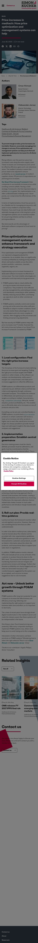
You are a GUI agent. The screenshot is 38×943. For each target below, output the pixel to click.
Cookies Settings (19, 478)
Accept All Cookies (19, 484)
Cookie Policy (8, 471)
